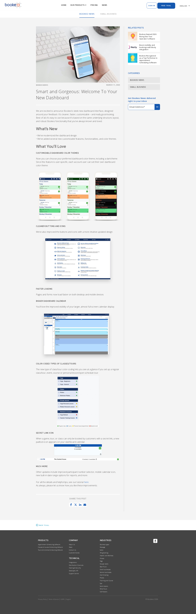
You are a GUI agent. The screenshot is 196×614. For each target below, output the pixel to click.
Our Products (77, 5)
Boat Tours (103, 567)
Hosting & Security (75, 568)
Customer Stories (74, 553)
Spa (101, 583)
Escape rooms (104, 564)
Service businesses (105, 572)
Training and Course (106, 581)
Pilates (102, 578)
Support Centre (74, 573)
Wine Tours (103, 589)
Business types (104, 544)
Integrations (73, 562)
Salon (101, 550)
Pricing (94, 5)
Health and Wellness (106, 556)
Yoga (101, 561)
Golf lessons (103, 592)
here (86, 482)
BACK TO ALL (44, 525)
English (183, 6)
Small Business (108, 13)
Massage (102, 547)
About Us (72, 544)
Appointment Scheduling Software (49, 544)
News (104, 5)
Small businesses (105, 569)
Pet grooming (104, 553)
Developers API (73, 571)
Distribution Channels (76, 565)
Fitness (102, 558)
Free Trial (166, 5)
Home (63, 5)
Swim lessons (104, 586)
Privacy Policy (42, 599)
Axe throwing (104, 575)
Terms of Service (54, 599)
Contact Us (72, 550)
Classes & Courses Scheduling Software (50, 547)
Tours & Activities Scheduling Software (50, 550)
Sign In (151, 5)
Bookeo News (86, 13)
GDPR (62, 599)
